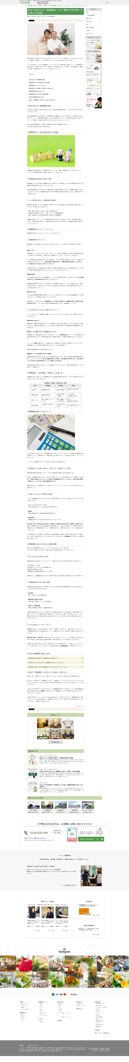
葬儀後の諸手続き (99, 1024)
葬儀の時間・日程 (99, 1003)
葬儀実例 (23, 1007)
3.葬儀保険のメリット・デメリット (37, 85)
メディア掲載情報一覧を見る (68, 885)
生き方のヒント (90, 33)
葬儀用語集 (98, 1026)
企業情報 (21, 1045)
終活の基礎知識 (50, 16)
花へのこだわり (24, 1003)
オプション (41, 1018)
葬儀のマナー (99, 1019)
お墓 (87, 24)
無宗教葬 (60, 1003)
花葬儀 (42, 691)
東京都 (22, 1014)
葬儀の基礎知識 (99, 1017)
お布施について (99, 1022)
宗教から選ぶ (60, 1002)
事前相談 (98, 1011)
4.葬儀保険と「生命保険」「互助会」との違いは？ (41, 88)
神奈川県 (23, 1016)
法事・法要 (89, 21)
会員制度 (98, 1015)
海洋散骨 (41, 1022)
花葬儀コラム (79, 1009)
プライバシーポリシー (33, 1045)
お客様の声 (79, 1002)
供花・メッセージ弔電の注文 (102, 1033)
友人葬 (59, 1011)
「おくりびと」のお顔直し (101, 1007)
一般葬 (40, 1005)
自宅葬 (40, 1009)
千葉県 (22, 1018)
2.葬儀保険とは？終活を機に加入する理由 (39, 82)
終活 (87, 12)
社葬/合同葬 (42, 1013)
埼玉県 (22, 1020)
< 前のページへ (30, 706)
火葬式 (40, 1011)
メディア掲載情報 (64, 855)
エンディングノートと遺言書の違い (59, 646)
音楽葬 (40, 1020)
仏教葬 (59, 1005)
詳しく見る (37, 930)
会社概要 (97, 1030)
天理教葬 (60, 1009)
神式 (59, 1007)
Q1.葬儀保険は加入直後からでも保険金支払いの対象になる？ (43, 658)
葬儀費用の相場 (99, 1021)
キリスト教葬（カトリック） (64, 1017)
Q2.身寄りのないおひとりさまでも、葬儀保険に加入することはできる (45, 662)
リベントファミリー (52, 697)
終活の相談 (67, 536)
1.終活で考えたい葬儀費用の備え (37, 79)
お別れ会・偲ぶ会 (43, 1015)
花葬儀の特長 (99, 1005)
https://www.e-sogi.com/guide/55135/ (40, 126)
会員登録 (59, 1020)
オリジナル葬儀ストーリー (26, 1009)
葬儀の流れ (98, 1009)
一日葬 (40, 1007)
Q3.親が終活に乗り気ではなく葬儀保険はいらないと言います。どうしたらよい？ (48, 667)
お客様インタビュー (81, 1005)
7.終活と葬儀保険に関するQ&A (36, 97)
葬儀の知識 (97, 1002)
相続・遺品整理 (90, 27)
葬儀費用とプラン (42, 1002)
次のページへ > (80, 706)
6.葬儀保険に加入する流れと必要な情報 (38, 94)
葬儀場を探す (23, 1012)
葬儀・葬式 (89, 18)
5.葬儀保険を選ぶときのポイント (37, 91)
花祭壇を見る (56, 742)
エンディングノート (100, 1013)
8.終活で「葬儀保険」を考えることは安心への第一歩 (42, 100)
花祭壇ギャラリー (24, 1005)
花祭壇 (87, 30)
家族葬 (40, 1003)
